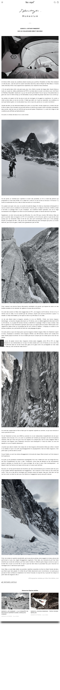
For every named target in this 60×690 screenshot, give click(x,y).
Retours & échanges (37, 650)
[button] (55, 2)
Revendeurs (4, 650)
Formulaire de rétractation (38, 652)
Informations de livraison (38, 648)
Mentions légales (36, 655)
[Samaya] (30, 2)
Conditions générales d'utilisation (40, 662)
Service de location (6, 648)
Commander (34, 645)
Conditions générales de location (40, 660)
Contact (3, 645)
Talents (3, 655)
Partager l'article (10, 582)
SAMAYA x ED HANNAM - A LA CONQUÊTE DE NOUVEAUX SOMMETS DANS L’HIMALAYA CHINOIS (14, 612)
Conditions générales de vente (39, 657)
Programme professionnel (8, 652)
